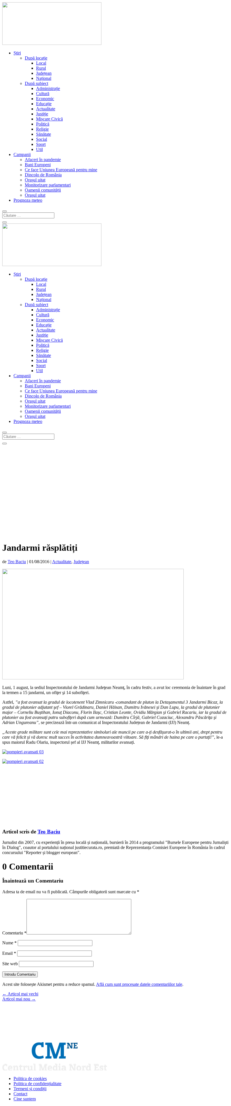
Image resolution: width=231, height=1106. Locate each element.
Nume (9, 942)
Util (39, 149)
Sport (41, 144)
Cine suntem (25, 1098)
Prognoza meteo (28, 200)
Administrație (48, 88)
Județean (44, 73)
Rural (41, 68)
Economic (45, 98)
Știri (17, 53)
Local (41, 63)
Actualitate (45, 108)
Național (43, 78)
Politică (42, 124)
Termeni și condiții (30, 1088)
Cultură (42, 93)
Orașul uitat (35, 179)
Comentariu (14, 933)
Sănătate (43, 134)
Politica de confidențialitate (37, 1083)
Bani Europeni (38, 164)
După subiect (36, 83)
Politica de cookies (30, 1078)
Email (9, 953)
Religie (42, 129)
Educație (44, 103)
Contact (20, 1093)
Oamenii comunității (43, 190)
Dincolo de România (43, 174)
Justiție (42, 113)
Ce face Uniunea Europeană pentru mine (61, 169)
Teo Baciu (17, 561)
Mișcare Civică (49, 119)
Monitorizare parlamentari (48, 185)
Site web (10, 963)
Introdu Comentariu (20, 974)
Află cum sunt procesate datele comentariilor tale (139, 984)
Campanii (22, 154)
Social (41, 139)
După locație (36, 58)
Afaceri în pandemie (43, 159)
